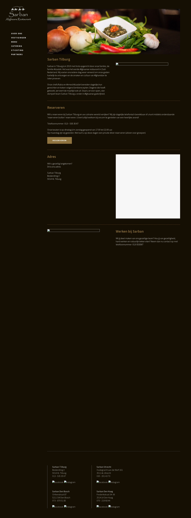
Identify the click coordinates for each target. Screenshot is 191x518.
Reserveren (60, 140)
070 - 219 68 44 (103, 500)
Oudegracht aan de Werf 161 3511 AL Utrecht (110, 469)
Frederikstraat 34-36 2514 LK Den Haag (106, 494)
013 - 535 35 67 (59, 476)
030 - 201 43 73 (103, 476)
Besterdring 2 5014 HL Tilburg (59, 469)
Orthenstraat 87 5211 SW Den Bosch (61, 494)
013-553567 (138, 244)
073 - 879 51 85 (59, 500)
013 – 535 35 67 (71, 123)
